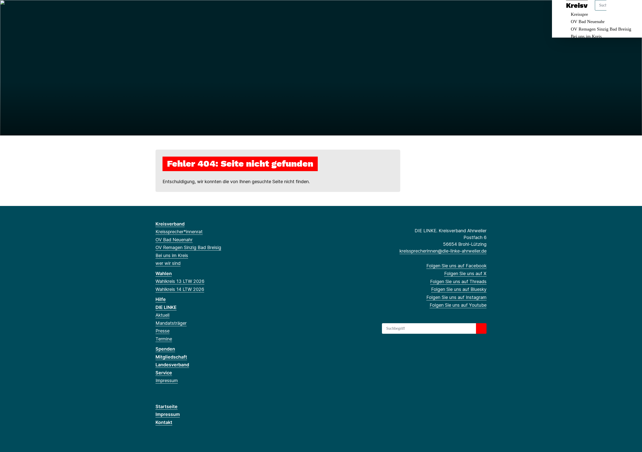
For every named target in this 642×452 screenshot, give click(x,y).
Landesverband (172, 364)
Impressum (166, 380)
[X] (166, 10)
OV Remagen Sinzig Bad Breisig (601, 29)
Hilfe (160, 299)
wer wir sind (168, 263)
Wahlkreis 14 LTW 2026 (179, 289)
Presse (162, 330)
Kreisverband (170, 224)
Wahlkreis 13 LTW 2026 (179, 281)
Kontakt (163, 422)
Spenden (165, 349)
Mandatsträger (171, 323)
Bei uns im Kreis (586, 36)
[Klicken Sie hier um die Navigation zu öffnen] (631, 10)
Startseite (166, 406)
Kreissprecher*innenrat (179, 231)
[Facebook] (158, 10)
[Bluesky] (183, 10)
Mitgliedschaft (171, 357)
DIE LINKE (166, 307)
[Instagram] (191, 10)
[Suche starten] (481, 328)
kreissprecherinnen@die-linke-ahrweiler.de (443, 251)
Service (163, 372)
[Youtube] (199, 10)
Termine (163, 339)
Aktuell (162, 315)
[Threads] (174, 10)
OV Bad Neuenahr (588, 21)
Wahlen (163, 273)
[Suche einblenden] (616, 10)
